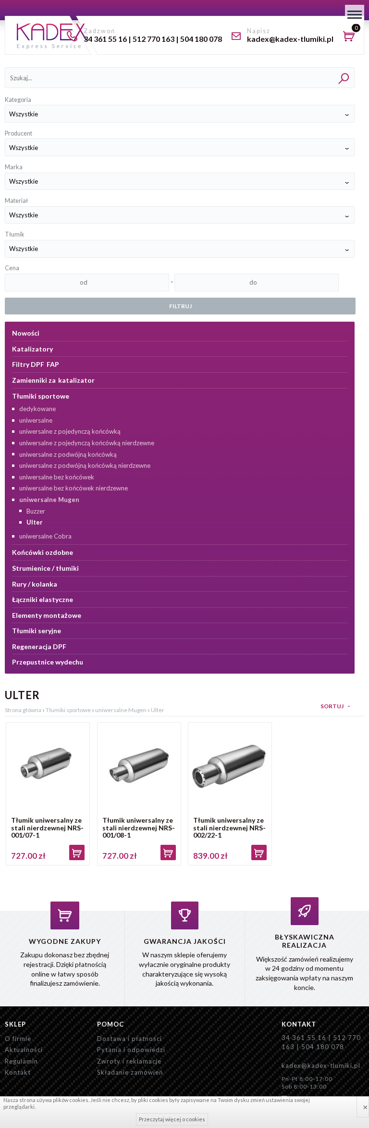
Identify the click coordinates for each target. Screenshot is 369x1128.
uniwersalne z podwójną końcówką (68, 454)
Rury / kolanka (34, 584)
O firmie (18, 1038)
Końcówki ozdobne (42, 552)
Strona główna (23, 710)
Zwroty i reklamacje (129, 1061)
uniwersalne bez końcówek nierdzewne (73, 488)
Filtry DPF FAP (35, 364)
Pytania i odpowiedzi (131, 1049)
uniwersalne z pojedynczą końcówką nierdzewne (86, 443)
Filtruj (180, 306)
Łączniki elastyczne (42, 599)
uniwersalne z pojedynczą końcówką (70, 431)
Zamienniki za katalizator (53, 380)
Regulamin (21, 1061)
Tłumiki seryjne (36, 631)
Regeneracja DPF (39, 646)
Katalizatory (32, 349)
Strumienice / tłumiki (45, 568)
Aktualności (24, 1049)
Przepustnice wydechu (47, 662)
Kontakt (18, 1072)
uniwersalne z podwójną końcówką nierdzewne (84, 465)
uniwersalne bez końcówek (56, 477)
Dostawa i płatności (129, 1038)
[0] (351, 37)
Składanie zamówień (130, 1072)
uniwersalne (35, 420)
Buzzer (35, 511)
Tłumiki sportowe (40, 396)
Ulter (34, 522)
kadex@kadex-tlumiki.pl (321, 1065)
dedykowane (37, 409)
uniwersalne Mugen (49, 499)
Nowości (25, 333)
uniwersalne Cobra (45, 536)
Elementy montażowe (46, 615)
